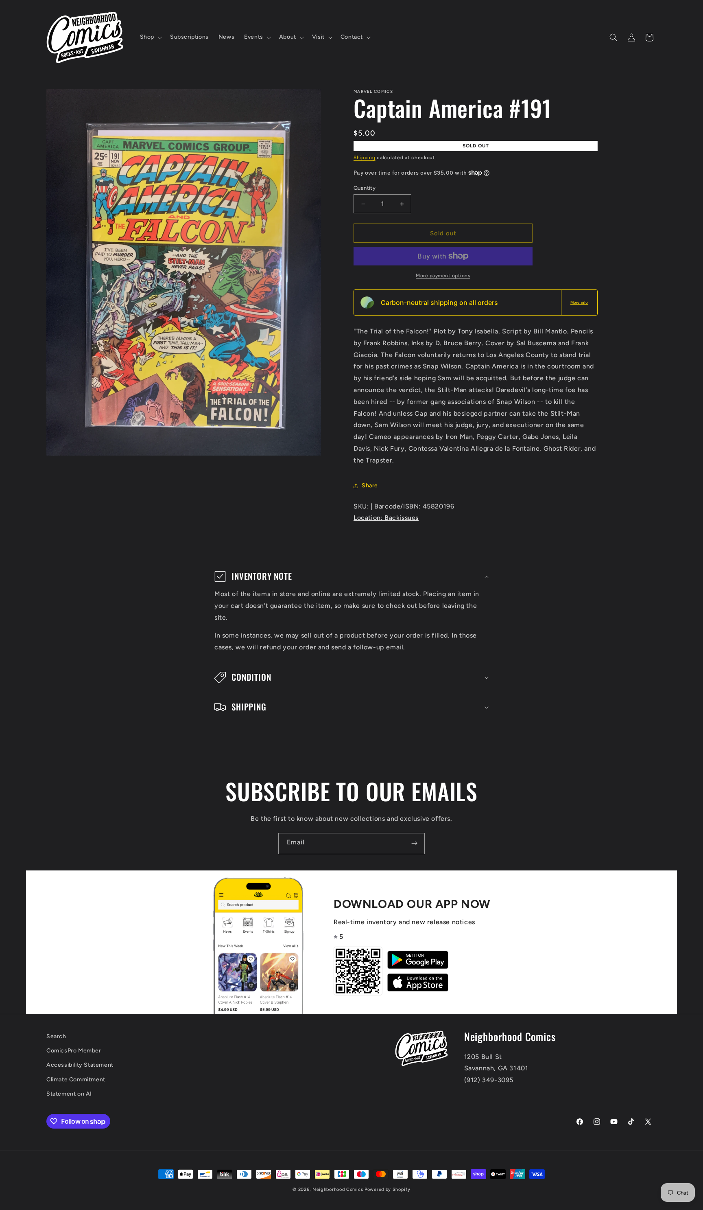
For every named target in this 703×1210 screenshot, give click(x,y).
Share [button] (370, 485)
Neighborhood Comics (337, 1189)
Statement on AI (69, 1093)
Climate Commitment (75, 1079)
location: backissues (386, 518)
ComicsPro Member (73, 1051)
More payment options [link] (443, 275)
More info (579, 302)
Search (56, 1036)
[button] (150, 37)
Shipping (365, 157)
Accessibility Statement (80, 1065)
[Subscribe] (414, 843)
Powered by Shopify (387, 1189)
